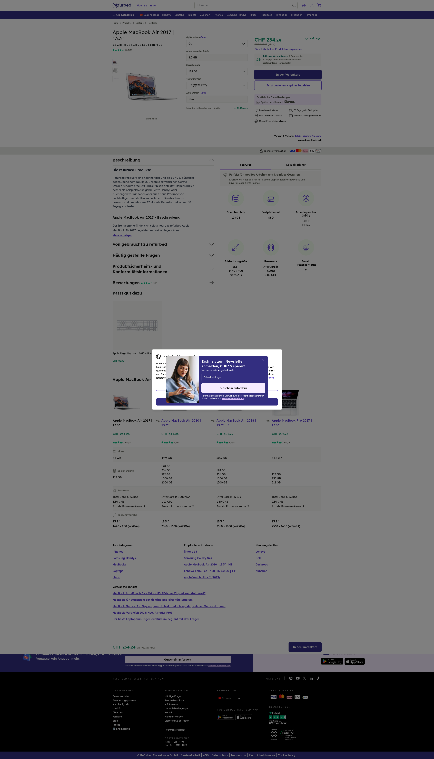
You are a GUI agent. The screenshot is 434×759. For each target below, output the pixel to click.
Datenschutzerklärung (202, 377)
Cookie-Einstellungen (249, 374)
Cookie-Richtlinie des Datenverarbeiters (250, 377)
